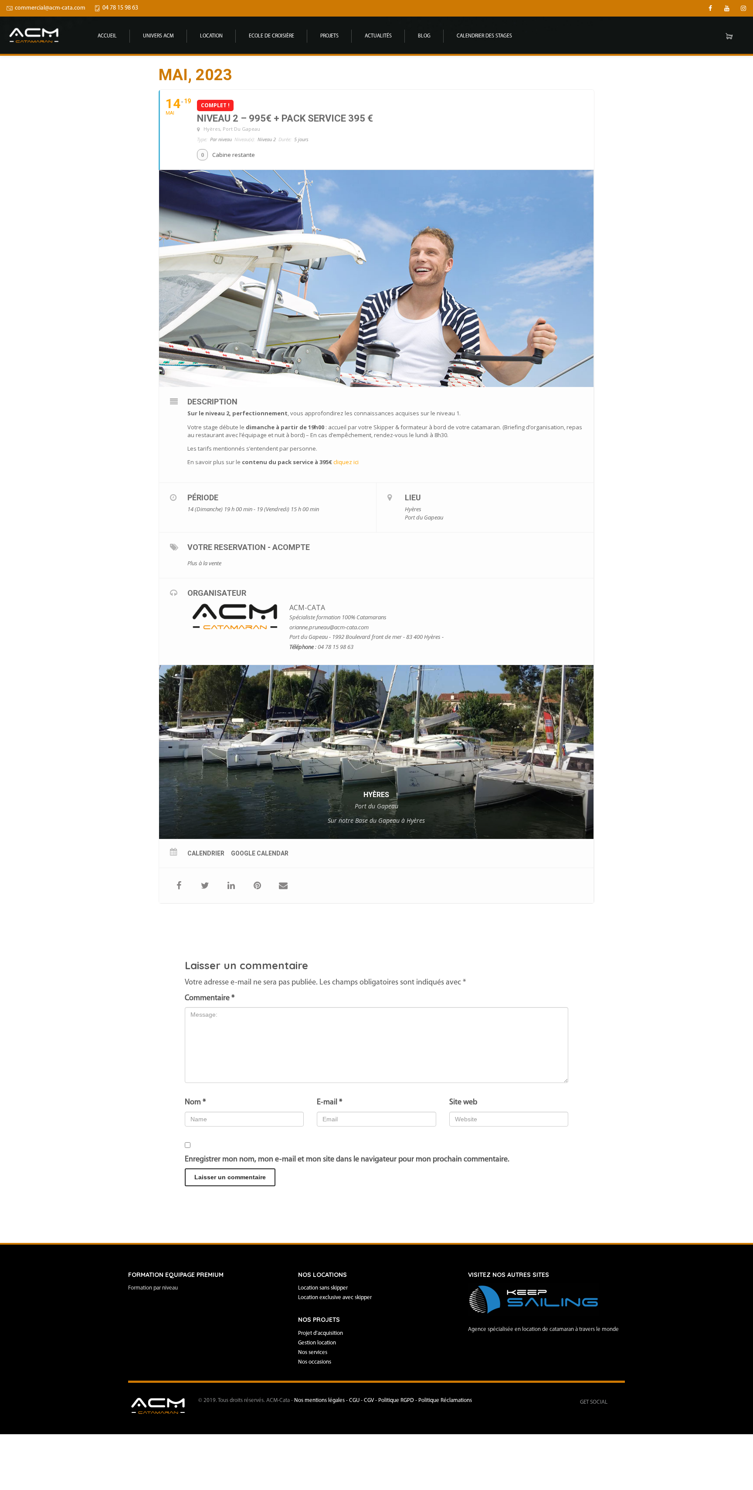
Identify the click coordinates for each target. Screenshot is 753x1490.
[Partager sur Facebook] (179, 885)
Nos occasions (314, 1362)
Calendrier (205, 853)
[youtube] (727, 8)
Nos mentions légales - (321, 1400)
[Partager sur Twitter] (205, 885)
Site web (463, 1102)
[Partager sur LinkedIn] (231, 885)
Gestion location (317, 1343)
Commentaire (209, 998)
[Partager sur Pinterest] (257, 885)
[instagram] (743, 8)
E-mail (329, 1102)
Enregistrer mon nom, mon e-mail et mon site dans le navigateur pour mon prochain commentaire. (347, 1160)
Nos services (312, 1352)
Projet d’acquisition (320, 1333)
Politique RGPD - (398, 1400)
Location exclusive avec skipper (335, 1297)
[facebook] (710, 8)
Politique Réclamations (445, 1400)
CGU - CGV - (363, 1400)
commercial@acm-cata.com (50, 8)
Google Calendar (259, 853)
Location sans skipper (323, 1288)
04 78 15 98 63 (120, 8)
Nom (195, 1102)
